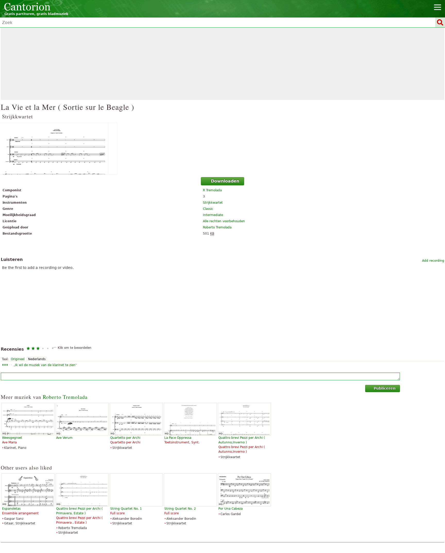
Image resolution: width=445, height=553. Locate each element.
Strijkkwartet (213, 202)
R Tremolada (212, 190)
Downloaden (225, 181)
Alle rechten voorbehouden (224, 221)
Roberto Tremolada (217, 227)
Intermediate (213, 215)
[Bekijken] (222, 149)
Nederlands (37, 359)
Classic (208, 209)
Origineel (17, 359)
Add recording (433, 260)
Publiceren (385, 388)
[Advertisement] (222, 64)
